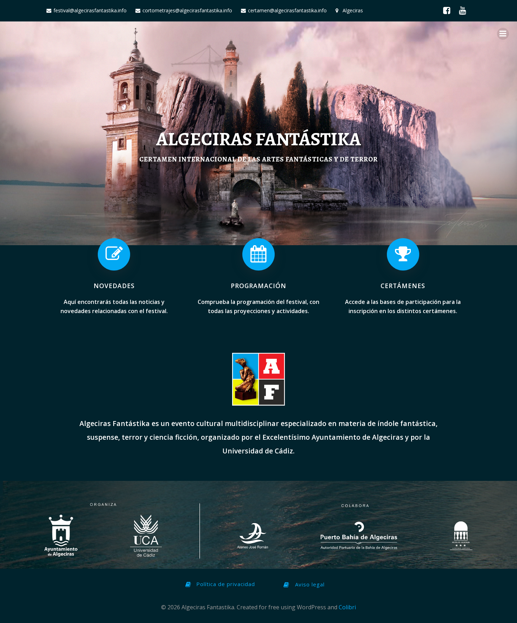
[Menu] (503, 34)
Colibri (347, 607)
